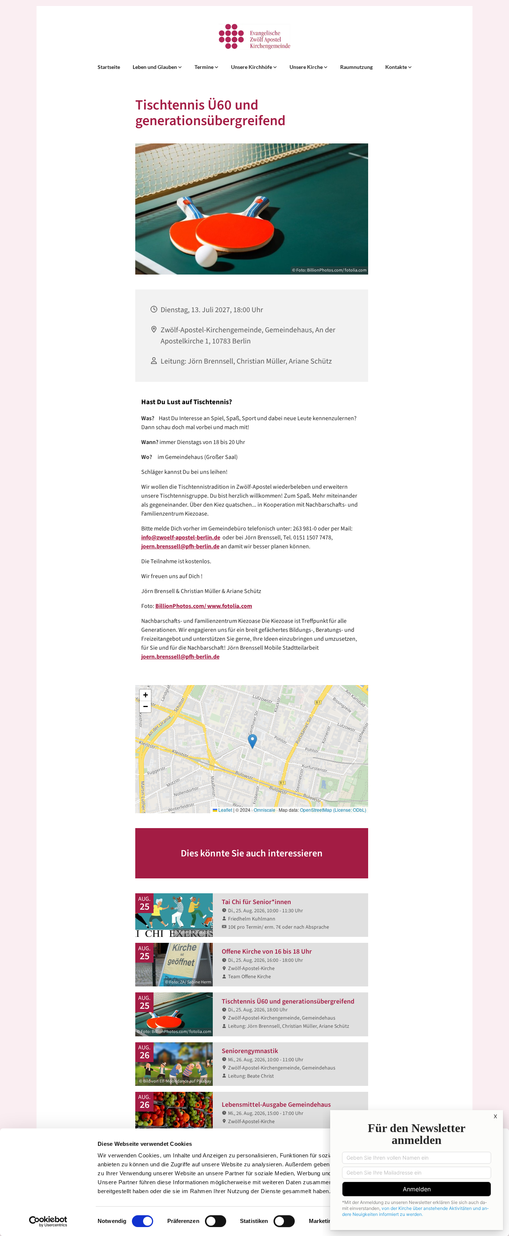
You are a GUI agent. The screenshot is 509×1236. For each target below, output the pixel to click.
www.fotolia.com (229, 606)
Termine (205, 67)
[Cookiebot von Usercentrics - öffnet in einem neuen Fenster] (48, 1221)
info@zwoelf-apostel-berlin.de (180, 537)
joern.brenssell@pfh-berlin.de (180, 546)
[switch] (215, 1221)
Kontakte (396, 67)
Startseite (109, 67)
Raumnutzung (356, 67)
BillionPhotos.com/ (181, 606)
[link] (157, 67)
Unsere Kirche (307, 67)
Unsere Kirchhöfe (252, 67)
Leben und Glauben (155, 67)
